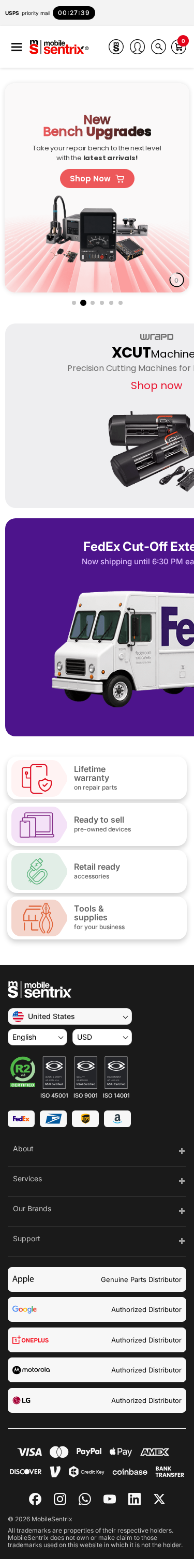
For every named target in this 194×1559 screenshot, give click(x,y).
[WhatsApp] (85, 1499)
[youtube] (109, 1499)
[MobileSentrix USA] (59, 48)
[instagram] (60, 1499)
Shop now (156, 385)
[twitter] (159, 1498)
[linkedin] (134, 1499)
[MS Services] (116, 46)
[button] (16, 47)
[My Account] (137, 46)
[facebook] (35, 1499)
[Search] (158, 46)
